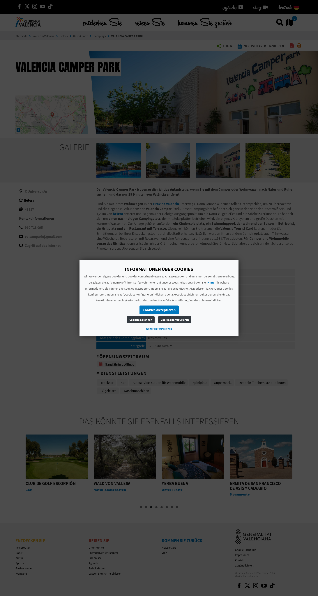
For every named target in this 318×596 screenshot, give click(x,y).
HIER (210, 282)
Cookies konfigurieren (175, 320)
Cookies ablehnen (140, 320)
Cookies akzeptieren (159, 309)
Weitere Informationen (159, 328)
